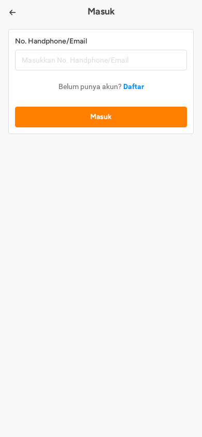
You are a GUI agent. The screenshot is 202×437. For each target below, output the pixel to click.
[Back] (12, 12)
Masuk (101, 116)
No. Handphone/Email (51, 41)
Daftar (133, 86)
